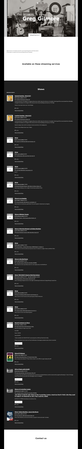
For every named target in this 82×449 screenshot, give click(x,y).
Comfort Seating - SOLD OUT (23, 115)
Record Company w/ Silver (22, 323)
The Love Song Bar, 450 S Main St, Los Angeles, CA (26, 202)
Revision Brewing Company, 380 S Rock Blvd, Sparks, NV (27, 232)
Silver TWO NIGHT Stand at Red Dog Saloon (27, 275)
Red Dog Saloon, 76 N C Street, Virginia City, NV (25, 278)
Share (17, 108)
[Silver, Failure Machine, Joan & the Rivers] (10, 420)
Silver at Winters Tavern (22, 214)
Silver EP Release (20, 353)
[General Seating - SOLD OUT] (10, 100)
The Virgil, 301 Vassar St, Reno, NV (23, 99)
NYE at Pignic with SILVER (22, 369)
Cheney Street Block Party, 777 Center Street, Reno (26, 357)
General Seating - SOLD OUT (23, 96)
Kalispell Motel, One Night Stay (59, 35)
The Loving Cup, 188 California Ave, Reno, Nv (25, 415)
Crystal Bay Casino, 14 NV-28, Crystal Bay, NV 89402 (26, 262)
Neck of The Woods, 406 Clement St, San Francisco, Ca (27, 294)
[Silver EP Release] (10, 361)
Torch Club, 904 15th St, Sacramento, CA (24, 170)
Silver (16, 138)
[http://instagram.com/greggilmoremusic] (44, 3)
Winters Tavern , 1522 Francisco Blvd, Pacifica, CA (26, 218)
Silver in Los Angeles (21, 198)
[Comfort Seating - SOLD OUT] (10, 120)
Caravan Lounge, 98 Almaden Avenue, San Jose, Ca (26, 310)
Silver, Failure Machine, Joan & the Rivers (26, 412)
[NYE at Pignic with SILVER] (10, 372)
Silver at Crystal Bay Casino (23, 389)
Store (24, 35)
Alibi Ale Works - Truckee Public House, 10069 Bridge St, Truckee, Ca (29, 246)
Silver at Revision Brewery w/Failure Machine (28, 229)
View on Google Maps (19, 110)
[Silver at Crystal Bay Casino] (10, 392)
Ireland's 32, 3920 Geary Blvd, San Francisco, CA (25, 141)
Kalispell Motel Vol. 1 (35, 35)
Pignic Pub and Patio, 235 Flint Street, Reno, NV (25, 373)
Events (45, 35)
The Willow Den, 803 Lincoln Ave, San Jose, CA (25, 155)
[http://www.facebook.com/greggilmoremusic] (41, 3)
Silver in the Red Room (21, 259)
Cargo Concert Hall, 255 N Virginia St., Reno (25, 326)
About (16, 35)
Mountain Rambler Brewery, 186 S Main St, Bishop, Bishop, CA (28, 186)
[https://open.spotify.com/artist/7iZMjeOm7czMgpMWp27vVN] (37, 3)
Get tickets (18, 343)
